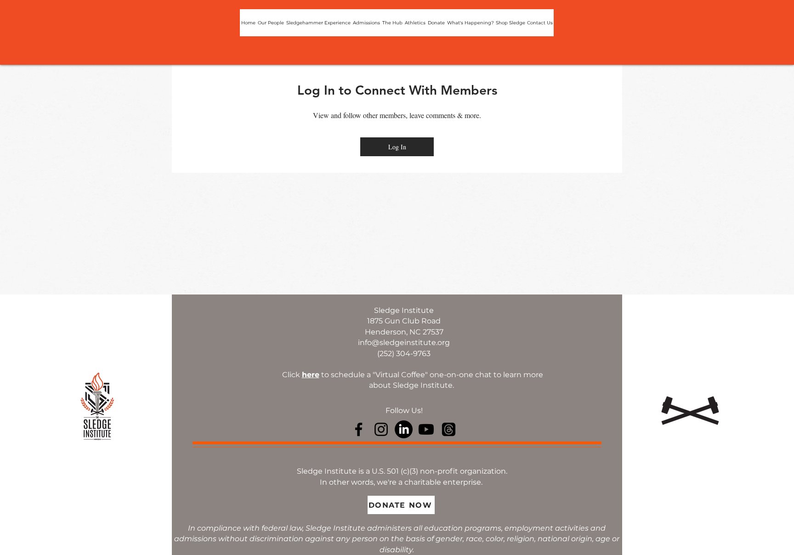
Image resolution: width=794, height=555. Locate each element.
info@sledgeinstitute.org (404, 342)
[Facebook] (359, 429)
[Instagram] (381, 429)
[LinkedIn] (404, 429)
